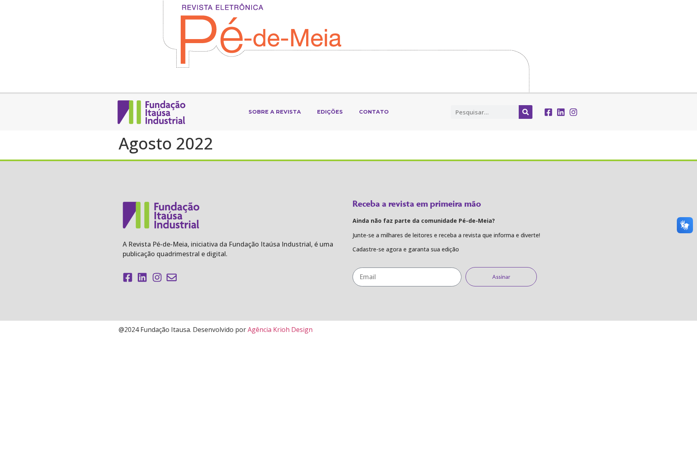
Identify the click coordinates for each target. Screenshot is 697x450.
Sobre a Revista (274, 112)
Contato (374, 112)
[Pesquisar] (525, 112)
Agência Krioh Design (280, 329)
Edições (330, 112)
